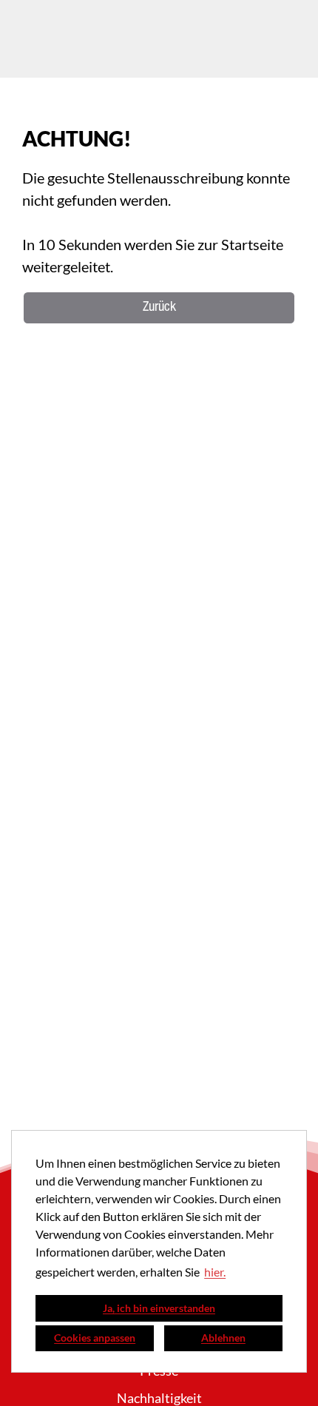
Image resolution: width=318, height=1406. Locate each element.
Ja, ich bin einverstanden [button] (159, 1308)
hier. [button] (215, 1272)
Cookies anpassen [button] (94, 1337)
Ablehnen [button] (223, 1337)
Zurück (159, 307)
